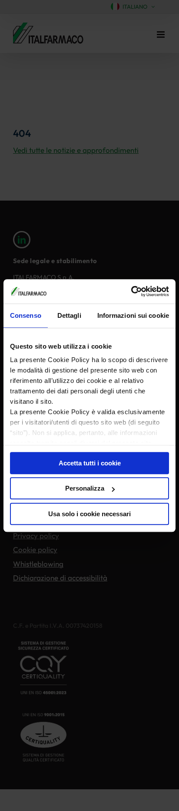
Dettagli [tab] (69, 315)
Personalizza (84, 488)
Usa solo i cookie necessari (89, 514)
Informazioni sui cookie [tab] (133, 315)
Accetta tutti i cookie (90, 463)
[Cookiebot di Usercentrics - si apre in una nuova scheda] (131, 291)
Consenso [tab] (25, 315)
